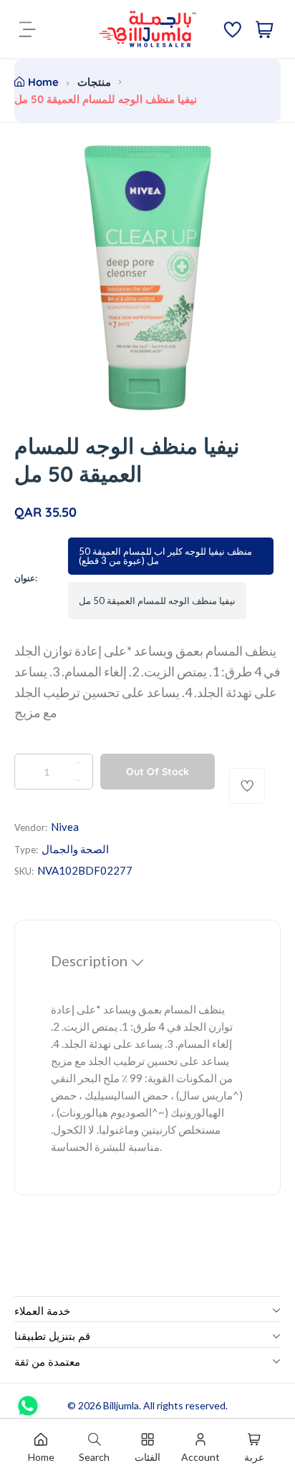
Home (43, 82)
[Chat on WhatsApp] (28, 1401)
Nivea (65, 826)
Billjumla (121, 1405)
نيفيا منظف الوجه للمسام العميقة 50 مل (157, 600)
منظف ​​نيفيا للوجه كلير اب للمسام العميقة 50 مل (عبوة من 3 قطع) (165, 555)
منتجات (94, 82)
